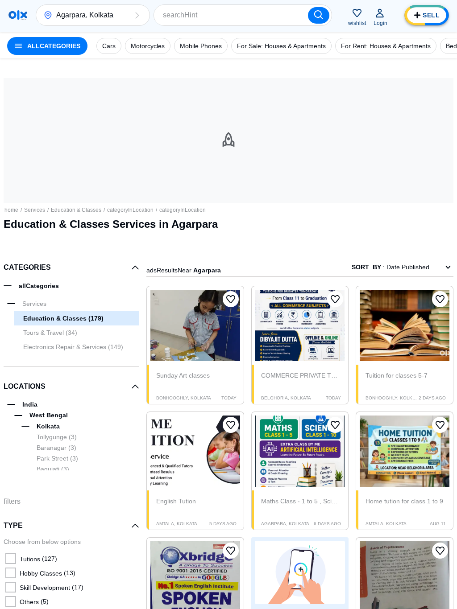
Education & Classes (76, 210)
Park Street (57, 458)
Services (34, 210)
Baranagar (56, 447)
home (11, 210)
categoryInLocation (130, 210)
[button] (137, 15)
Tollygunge (57, 436)
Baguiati (53, 469)
